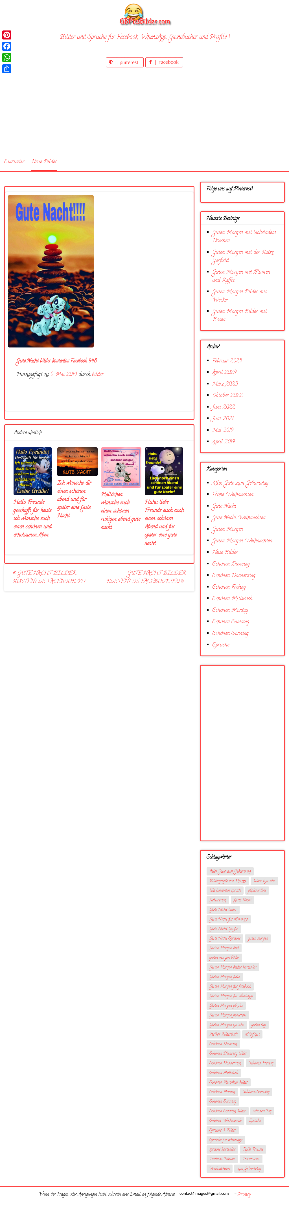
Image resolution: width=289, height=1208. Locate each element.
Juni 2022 (223, 407)
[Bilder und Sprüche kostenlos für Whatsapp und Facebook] (144, 14)
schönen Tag (262, 1111)
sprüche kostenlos (222, 1150)
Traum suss (251, 1159)
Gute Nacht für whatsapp (228, 920)
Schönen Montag (230, 610)
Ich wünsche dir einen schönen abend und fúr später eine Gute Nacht (74, 499)
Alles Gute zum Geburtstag (240, 483)
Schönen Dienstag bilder (228, 1054)
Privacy (244, 1194)
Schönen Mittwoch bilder (228, 1083)
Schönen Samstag (230, 622)
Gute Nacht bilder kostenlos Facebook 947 (49, 577)
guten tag (258, 1025)
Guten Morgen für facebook (230, 987)
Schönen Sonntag (230, 634)
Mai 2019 (222, 430)
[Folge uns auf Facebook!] (164, 66)
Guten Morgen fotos (224, 977)
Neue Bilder (44, 162)
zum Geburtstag (249, 1169)
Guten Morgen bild (224, 948)
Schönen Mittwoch (232, 599)
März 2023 (225, 384)
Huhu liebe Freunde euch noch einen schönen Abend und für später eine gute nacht (164, 522)
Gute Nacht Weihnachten (239, 518)
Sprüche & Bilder (222, 1131)
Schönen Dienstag (231, 564)
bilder (98, 375)
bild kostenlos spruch (225, 891)
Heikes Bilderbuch (223, 1035)
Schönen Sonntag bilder (227, 1111)
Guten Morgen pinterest (227, 1015)
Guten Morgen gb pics (226, 1006)
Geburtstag (217, 900)
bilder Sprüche (264, 881)
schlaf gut (252, 1035)
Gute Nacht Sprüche (224, 939)
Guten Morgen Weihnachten (242, 541)
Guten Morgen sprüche (226, 1025)
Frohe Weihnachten (232, 495)
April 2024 (224, 373)
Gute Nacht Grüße (223, 929)
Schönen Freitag (229, 587)
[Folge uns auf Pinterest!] (125, 66)
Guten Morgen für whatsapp (231, 996)
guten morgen (258, 939)
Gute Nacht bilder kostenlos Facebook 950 (146, 577)
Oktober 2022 (227, 396)
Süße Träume (253, 1150)
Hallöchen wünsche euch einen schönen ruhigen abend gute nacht (120, 511)
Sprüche (220, 645)
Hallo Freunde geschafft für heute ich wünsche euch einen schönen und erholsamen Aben (33, 518)
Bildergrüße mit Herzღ (227, 881)
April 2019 (223, 442)
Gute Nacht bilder (223, 910)
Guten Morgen (227, 529)
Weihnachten (219, 1169)
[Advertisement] (144, 111)
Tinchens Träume (222, 1159)
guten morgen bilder (224, 958)
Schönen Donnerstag (233, 576)
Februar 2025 (227, 361)
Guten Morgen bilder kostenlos (233, 968)
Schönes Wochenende (225, 1121)
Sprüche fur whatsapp (225, 1140)
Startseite (14, 162)
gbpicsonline (257, 891)
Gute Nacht (224, 506)
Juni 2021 (222, 419)
